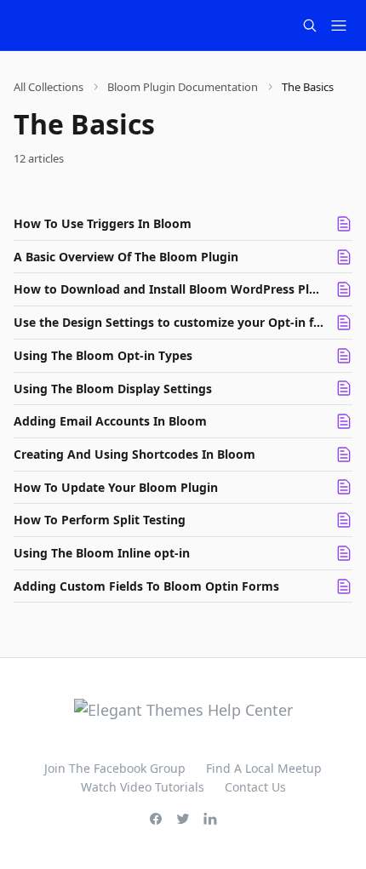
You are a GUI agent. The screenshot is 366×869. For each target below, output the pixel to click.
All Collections (48, 86)
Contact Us (255, 787)
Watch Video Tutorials (142, 787)
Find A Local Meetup (264, 768)
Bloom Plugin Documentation (182, 86)
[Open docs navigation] (338, 25)
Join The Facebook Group (115, 768)
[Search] (309, 25)
